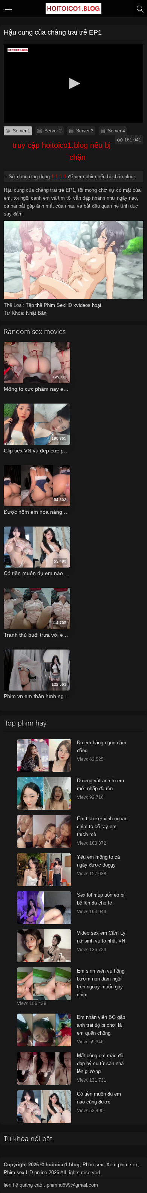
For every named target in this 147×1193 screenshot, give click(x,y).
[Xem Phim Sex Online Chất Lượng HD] (73, 10)
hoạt (96, 305)
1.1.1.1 (58, 176)
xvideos (83, 305)
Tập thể (35, 305)
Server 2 (52, 131)
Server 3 (84, 131)
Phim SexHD (59, 305)
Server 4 (116, 131)
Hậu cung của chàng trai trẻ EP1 (53, 32)
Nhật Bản (36, 313)
